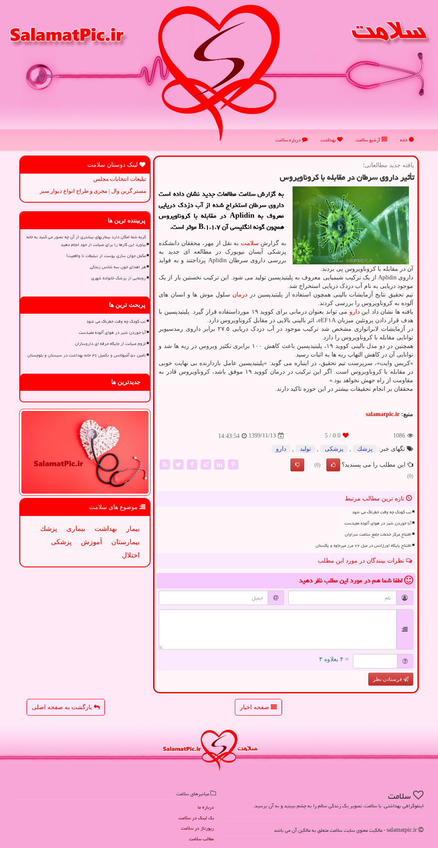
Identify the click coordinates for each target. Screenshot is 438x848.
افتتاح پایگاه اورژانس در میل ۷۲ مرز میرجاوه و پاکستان (363, 545)
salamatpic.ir (383, 414)
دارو (354, 312)
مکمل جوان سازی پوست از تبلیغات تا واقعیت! (106, 256)
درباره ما (206, 807)
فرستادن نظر (388, 679)
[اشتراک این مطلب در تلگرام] (206, 464)
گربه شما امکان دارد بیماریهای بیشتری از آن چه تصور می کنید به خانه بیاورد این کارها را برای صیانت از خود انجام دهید (86, 241)
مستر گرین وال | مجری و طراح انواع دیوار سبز (93, 191)
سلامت (250, 243)
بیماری (75, 528)
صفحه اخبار (255, 707)
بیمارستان (125, 541)
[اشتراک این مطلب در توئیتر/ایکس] (178, 464)
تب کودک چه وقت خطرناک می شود (381, 512)
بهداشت (328, 139)
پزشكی (334, 449)
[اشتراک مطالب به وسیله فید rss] (165, 464)
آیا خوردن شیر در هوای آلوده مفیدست (377, 523)
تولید (305, 449)
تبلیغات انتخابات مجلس (119, 179)
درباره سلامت (288, 139)
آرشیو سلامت (368, 139)
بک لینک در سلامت (196, 817)
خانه (404, 139)
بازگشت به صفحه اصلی (63, 707)
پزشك (365, 449)
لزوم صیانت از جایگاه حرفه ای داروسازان (110, 343)
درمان (239, 294)
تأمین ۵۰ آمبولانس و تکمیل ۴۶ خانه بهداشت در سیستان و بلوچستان (86, 355)
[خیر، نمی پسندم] (297, 464)
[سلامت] (219, 72)
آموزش (91, 541)
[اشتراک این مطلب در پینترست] (233, 464)
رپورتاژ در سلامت (197, 828)
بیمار (132, 528)
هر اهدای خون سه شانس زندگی (118, 267)
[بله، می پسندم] (333, 464)
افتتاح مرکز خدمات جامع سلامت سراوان (378, 534)
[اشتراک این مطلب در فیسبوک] (192, 464)
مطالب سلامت (201, 838)
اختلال (130, 555)
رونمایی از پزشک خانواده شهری (118, 278)
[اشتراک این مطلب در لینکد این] (219, 464)
